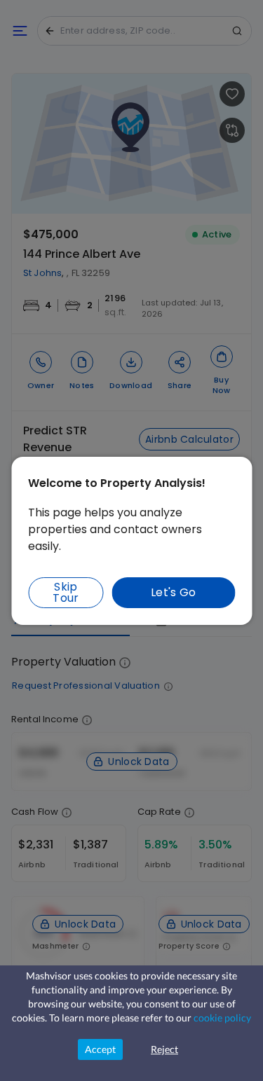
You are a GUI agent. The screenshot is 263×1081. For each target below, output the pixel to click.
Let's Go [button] (173, 592)
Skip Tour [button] (66, 592)
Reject (164, 1049)
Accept (100, 1049)
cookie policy (222, 1018)
